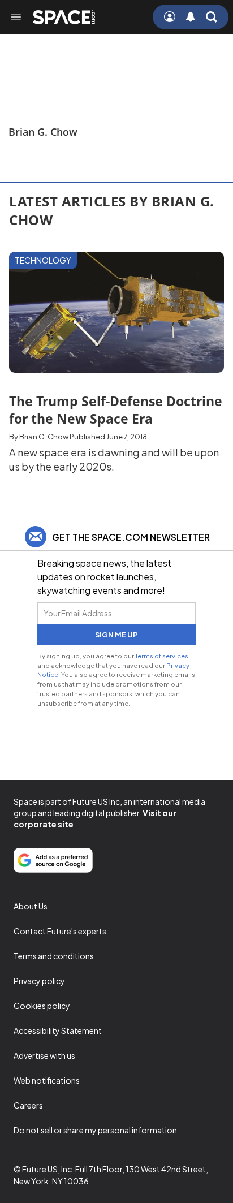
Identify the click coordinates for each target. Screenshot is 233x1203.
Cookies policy (42, 1006)
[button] (211, 17)
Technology (43, 260)
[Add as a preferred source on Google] (53, 860)
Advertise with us (44, 1055)
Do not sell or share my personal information (95, 1130)
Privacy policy (39, 981)
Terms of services (161, 655)
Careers (28, 1105)
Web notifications (47, 1080)
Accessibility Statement (58, 1030)
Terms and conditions (54, 956)
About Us (31, 906)
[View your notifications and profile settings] (190, 17)
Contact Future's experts (60, 931)
